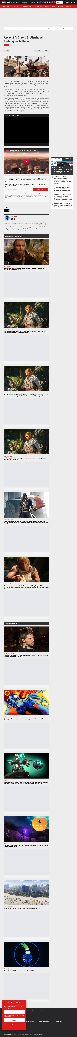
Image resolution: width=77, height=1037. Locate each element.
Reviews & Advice (38, 6)
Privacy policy (59, 1021)
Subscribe (59, 2)
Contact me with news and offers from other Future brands (14, 1016)
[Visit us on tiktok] (55, 2)
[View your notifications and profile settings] (71, 2)
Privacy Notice (8, 195)
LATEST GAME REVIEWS (67, 159)
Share (7, 50)
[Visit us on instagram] (45, 2)
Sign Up (14, 1020)
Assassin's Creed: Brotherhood (30, 33)
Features (6, 45)
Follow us (38, 50)
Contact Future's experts (27, 1021)
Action (10, 33)
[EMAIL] (15, 219)
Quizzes (65, 28)
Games (9, 6)
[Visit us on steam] (38, 2)
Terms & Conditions (13, 1026)
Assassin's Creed (18, 33)
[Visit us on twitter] (43, 2)
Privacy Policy (19, 1025)
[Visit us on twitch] (50, 2)
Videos (53, 6)
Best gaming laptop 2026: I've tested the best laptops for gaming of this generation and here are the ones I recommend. (63, 197)
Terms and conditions (43, 1021)
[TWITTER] (12, 219)
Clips (57, 28)
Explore (68, 6)
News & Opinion (26, 6)
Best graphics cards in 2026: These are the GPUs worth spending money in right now (62, 189)
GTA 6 (25, 28)
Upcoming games (47, 28)
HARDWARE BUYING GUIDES (57, 159)
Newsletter (61, 6)
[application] (26, 130)
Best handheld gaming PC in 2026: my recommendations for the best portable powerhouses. (63, 205)
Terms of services (23, 194)
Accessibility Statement (44, 1025)
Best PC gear (16, 28)
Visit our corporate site (58, 1010)
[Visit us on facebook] (40, 2)
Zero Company (35, 28)
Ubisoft (7, 211)
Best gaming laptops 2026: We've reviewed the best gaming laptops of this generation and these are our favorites (62, 180)
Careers (58, 1025)
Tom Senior (14, 45)
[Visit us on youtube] (47, 2)
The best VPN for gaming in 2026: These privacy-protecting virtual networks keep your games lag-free (63, 170)
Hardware (16, 6)
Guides (47, 6)
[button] (74, 2)
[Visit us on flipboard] (52, 2)
